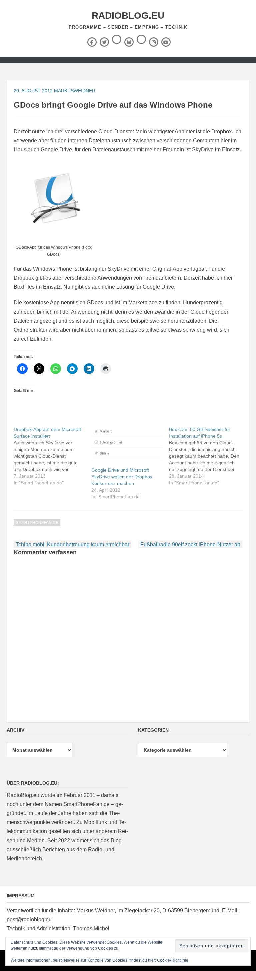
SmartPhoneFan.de (37, 522)
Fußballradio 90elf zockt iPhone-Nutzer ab (190, 544)
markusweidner (74, 90)
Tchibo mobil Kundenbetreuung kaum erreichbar (72, 544)
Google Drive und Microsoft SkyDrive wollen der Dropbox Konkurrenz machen (121, 476)
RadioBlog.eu (128, 15)
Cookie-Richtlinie (172, 960)
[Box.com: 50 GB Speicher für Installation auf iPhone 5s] (208, 456)
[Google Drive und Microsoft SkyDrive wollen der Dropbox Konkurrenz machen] (126, 446)
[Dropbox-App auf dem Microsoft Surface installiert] (52, 456)
